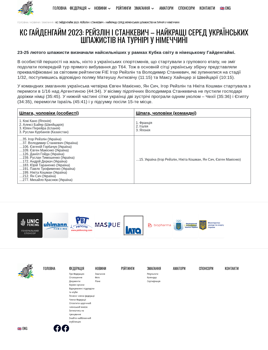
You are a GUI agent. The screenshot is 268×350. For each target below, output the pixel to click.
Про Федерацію (76, 273)
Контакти (207, 8)
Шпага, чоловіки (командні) (166, 113)
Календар (152, 277)
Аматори (166, 8)
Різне (97, 281)
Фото (97, 277)
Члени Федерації (77, 299)
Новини (100, 8)
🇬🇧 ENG (225, 8)
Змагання (142, 8)
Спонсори (186, 8)
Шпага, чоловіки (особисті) (49, 113)
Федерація (78, 8)
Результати (152, 273)
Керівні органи (76, 284)
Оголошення (75, 277)
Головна (60, 8)
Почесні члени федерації (82, 295)
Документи (74, 281)
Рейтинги (123, 8)
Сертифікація (153, 281)
